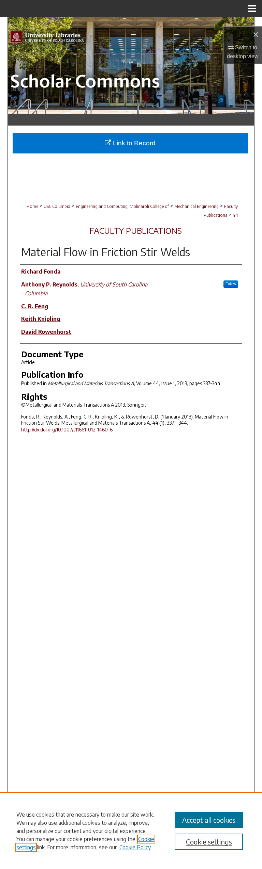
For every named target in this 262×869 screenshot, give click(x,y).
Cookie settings (209, 841)
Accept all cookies (208, 820)
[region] (131, 830)
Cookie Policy (135, 847)
